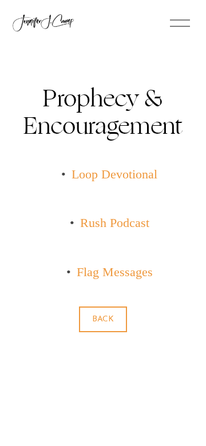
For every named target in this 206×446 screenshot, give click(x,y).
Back (103, 319)
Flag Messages (115, 272)
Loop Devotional (114, 174)
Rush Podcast (114, 223)
